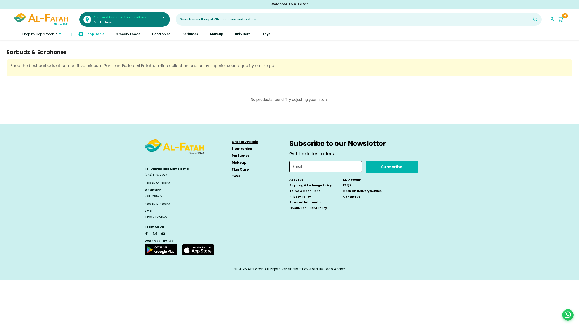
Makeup (239, 162)
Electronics (242, 148)
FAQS (347, 185)
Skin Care (240, 169)
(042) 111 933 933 (156, 175)
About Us (296, 180)
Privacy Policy (300, 197)
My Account (352, 180)
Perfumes (241, 155)
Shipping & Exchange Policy (311, 185)
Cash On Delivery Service (362, 191)
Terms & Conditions (305, 191)
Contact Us (351, 197)
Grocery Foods (245, 141)
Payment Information (306, 202)
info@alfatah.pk (156, 216)
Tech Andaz (334, 269)
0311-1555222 (154, 196)
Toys (236, 176)
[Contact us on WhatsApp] (568, 315)
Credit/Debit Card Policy (308, 208)
